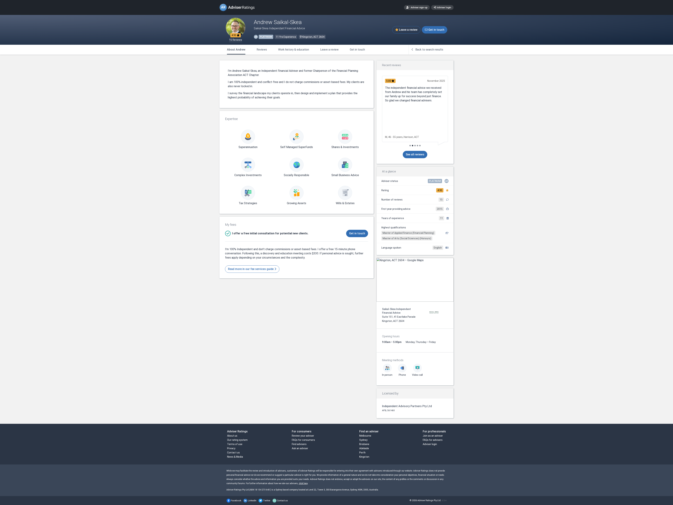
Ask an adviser (300, 448)
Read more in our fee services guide (251, 269)
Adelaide (364, 448)
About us (232, 435)
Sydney (363, 440)
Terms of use (234, 444)
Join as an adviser (433, 435)
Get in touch (436, 29)
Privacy (231, 448)
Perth (362, 452)
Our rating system (237, 440)
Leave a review (407, 29)
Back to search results (429, 49)
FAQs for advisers (433, 440)
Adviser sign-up (418, 7)
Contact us (233, 452)
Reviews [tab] (262, 49)
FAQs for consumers (303, 440)
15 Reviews (235, 39)
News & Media (235, 456)
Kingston (364, 456)
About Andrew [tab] (236, 49)
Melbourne (365, 435)
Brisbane (364, 444)
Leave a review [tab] (329, 49)
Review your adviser (303, 435)
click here (303, 483)
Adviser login (444, 7)
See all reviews (415, 154)
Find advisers (299, 444)
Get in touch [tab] (357, 49)
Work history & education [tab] (293, 49)
